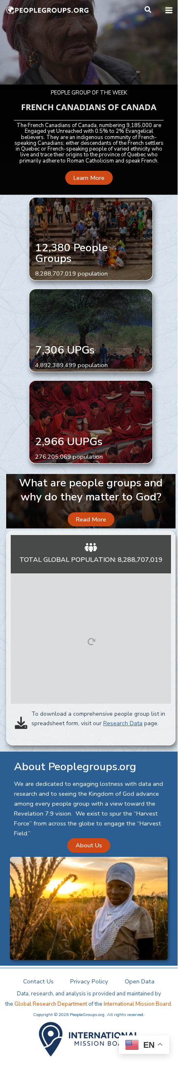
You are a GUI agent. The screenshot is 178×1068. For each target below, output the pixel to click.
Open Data (139, 981)
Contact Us (38, 981)
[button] (148, 10)
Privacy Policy (89, 981)
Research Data (122, 723)
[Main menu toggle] (169, 10)
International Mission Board (137, 1004)
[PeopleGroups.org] (47, 10)
